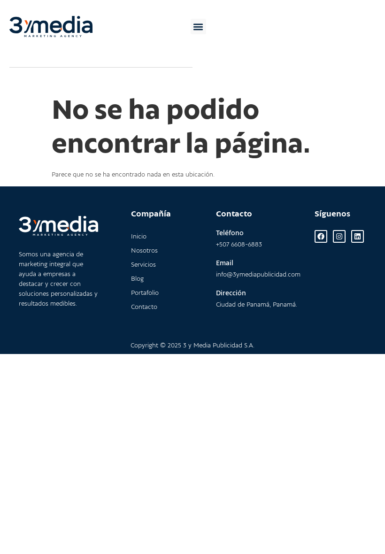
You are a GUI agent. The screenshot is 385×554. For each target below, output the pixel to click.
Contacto (144, 307)
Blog (137, 279)
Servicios (143, 265)
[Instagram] (339, 236)
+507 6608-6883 (239, 245)
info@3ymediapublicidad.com (258, 275)
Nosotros (144, 251)
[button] (198, 26)
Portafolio (145, 293)
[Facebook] (321, 236)
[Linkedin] (357, 236)
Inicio (138, 237)
